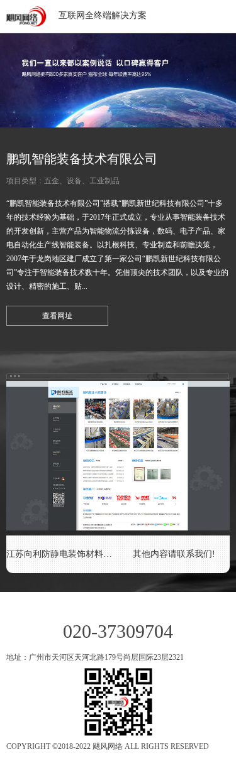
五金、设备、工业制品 (82, 180)
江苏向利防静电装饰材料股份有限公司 (62, 554)
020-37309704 (118, 631)
